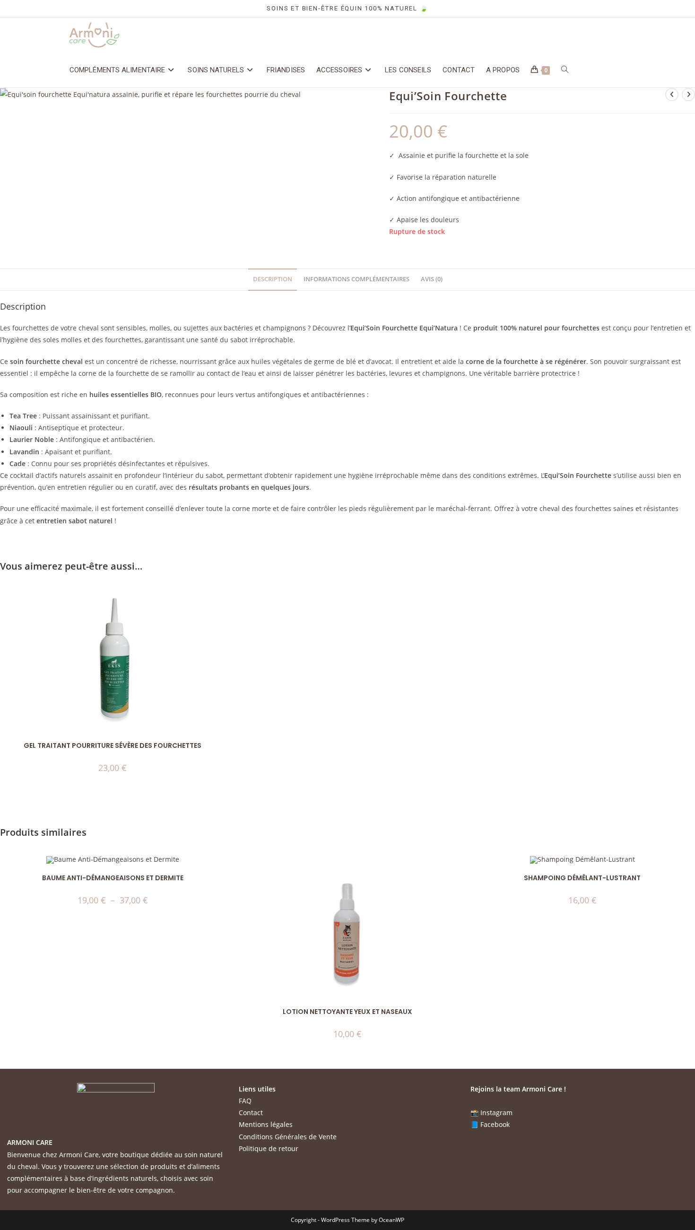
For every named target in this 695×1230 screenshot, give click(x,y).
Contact (251, 1112)
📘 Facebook (490, 1124)
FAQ (245, 1100)
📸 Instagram (491, 1112)
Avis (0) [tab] (432, 279)
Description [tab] (272, 279)
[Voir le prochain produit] (688, 94)
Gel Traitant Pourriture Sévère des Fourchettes (112, 745)
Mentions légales (266, 1124)
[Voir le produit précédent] (671, 94)
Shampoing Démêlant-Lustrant (582, 878)
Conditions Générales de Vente (288, 1136)
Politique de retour (268, 1148)
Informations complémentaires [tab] (356, 279)
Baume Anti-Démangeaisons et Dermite (112, 878)
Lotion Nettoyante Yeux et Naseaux (347, 1011)
